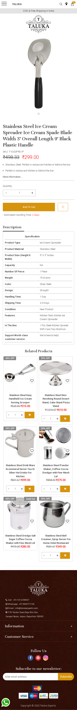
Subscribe (66, 676)
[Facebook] (31, 658)
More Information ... (13, 176)
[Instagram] (46, 659)
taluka (17, 4)
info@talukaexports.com (26, 608)
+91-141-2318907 (21, 600)
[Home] (38, 24)
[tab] (13, 227)
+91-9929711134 (26, 604)
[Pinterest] (38, 658)
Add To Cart (29, 207)
